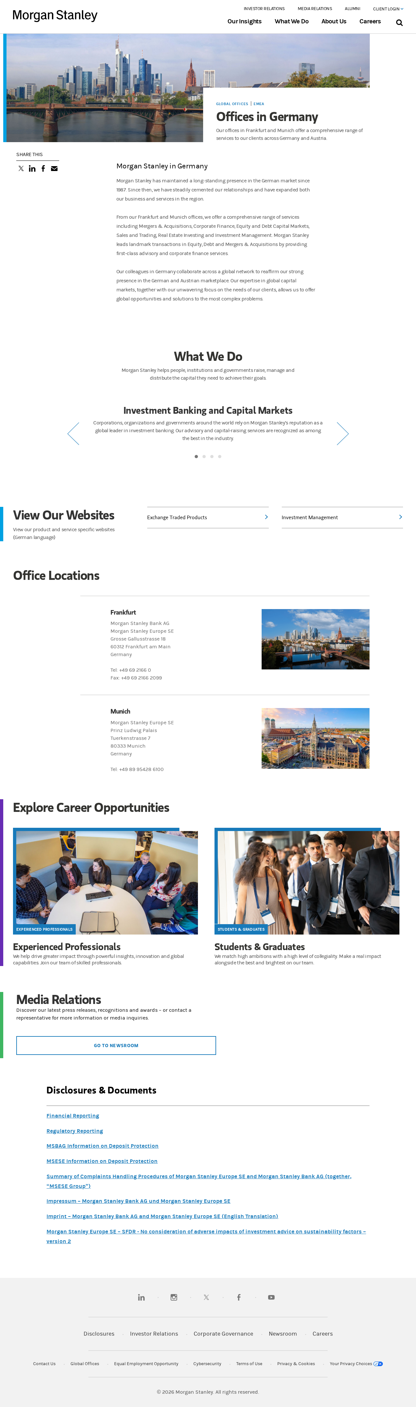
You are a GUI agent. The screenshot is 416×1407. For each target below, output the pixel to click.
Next (342, 433)
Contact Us (44, 1363)
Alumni (352, 8)
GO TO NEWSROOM (116, 1045)
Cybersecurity (207, 1363)
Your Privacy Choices (351, 1363)
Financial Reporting (72, 1115)
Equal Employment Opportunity (146, 1363)
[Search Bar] (399, 21)
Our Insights (245, 21)
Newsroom (283, 1333)
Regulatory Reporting (74, 1131)
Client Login (386, 9)
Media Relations (315, 8)
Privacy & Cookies (296, 1363)
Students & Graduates (241, 929)
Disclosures (99, 1333)
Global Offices (232, 104)
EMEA (259, 104)
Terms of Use (249, 1363)
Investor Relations (264, 8)
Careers (370, 21)
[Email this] (54, 169)
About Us (334, 21)
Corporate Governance (223, 1333)
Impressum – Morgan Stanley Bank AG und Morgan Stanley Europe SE (138, 1201)
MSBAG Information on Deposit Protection (102, 1146)
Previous (73, 433)
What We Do (291, 21)
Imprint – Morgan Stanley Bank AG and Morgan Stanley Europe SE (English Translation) (162, 1216)
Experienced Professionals (44, 929)
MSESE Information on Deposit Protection (102, 1161)
